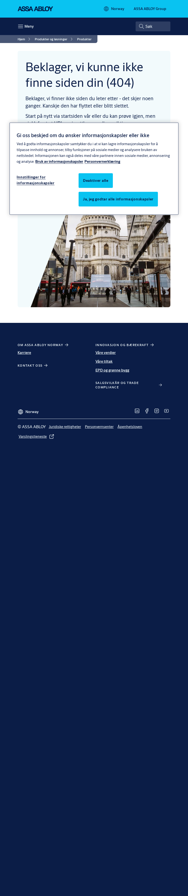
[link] (25, 39)
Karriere (24, 352)
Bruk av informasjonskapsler (59, 161)
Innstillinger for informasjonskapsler (35, 180)
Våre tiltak (104, 361)
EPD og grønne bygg (112, 370)
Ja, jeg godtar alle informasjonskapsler (118, 199)
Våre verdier (105, 352)
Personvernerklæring (102, 161)
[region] (93, 168)
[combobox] (153, 26)
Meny (29, 26)
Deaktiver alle (95, 180)
